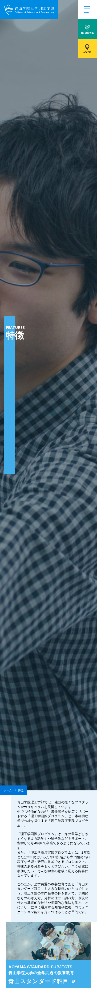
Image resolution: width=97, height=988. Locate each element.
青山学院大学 (87, 33)
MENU (87, 12)
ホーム (8, 790)
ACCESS (87, 52)
